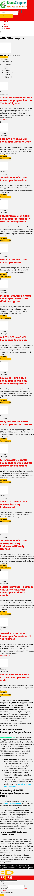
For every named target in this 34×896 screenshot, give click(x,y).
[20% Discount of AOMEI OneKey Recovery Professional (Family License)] (4, 533)
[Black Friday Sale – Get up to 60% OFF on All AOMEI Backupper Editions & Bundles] (4, 579)
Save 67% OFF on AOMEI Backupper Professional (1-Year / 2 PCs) (16, 636)
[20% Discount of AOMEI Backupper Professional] (4, 169)
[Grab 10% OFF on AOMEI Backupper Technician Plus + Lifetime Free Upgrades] (4, 452)
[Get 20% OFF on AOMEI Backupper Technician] (4, 329)
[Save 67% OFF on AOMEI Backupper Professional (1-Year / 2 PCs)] (4, 625)
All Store (7, 24)
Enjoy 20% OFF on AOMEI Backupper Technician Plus (16, 423)
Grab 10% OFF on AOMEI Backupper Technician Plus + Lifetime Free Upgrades (17, 463)
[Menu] (0, 32)
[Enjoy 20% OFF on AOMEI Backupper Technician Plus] (4, 414)
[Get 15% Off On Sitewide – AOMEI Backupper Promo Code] (4, 667)
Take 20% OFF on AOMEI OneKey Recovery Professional (13, 504)
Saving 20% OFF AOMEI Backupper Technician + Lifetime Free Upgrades (14, 380)
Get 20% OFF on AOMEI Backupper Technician (13, 339)
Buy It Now (3, 156)
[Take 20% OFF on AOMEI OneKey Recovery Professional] (4, 493)
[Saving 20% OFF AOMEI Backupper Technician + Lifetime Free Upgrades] (4, 370)
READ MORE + (5, 120)
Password (3, 888)
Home (6, 22)
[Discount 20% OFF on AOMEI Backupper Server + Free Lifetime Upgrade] (4, 288)
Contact (7, 29)
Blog (6, 26)
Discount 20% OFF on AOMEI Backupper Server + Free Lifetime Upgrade (16, 298)
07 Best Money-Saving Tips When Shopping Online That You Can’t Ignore (16, 100)
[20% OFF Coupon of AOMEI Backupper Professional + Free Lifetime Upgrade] (4, 208)
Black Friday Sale (7, 62)
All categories (6, 64)
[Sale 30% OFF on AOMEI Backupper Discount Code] (4, 131)
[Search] (20, 11)
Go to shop (4, 57)
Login (2, 895)
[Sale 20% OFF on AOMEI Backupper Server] (4, 252)
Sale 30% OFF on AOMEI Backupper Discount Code (15, 140)
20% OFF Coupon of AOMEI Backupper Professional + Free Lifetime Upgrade (15, 218)
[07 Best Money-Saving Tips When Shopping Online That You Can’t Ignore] (4, 90)
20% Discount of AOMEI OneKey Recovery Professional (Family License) (13, 545)
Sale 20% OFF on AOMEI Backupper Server (13, 261)
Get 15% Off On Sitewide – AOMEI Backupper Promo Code (14, 677)
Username (3, 886)
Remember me (7, 893)
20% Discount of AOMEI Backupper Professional (14, 179)
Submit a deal (6, 16)
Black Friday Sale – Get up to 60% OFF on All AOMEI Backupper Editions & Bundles (16, 591)
